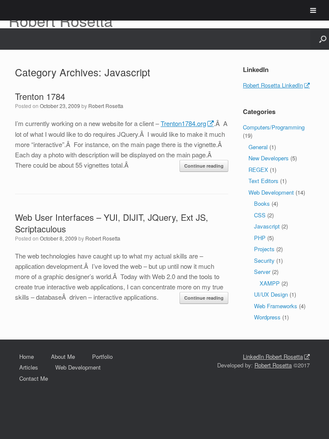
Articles (28, 367)
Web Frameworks (275, 306)
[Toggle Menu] (313, 10)
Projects (264, 249)
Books (262, 203)
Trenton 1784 (40, 96)
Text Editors (263, 181)
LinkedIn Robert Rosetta (273, 356)
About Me (63, 356)
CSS (260, 215)
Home (26, 356)
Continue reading (204, 165)
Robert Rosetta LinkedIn (273, 85)
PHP (260, 238)
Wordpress (267, 317)
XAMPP (270, 283)
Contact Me (33, 378)
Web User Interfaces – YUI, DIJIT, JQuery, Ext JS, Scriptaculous (111, 223)
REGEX (258, 169)
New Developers (268, 158)
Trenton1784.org (183, 123)
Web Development (271, 192)
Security (264, 260)
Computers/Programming (274, 127)
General (258, 147)
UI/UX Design (271, 294)
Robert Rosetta (105, 105)
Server (262, 272)
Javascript (267, 226)
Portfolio (102, 356)
